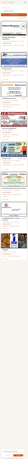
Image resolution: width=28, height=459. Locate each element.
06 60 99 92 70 (7, 102)
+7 (13, 437)
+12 (13, 136)
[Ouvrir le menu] (25, 2)
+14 (13, 317)
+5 (2, 76)
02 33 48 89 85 (7, 132)
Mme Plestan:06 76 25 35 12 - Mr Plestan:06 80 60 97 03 (12, 312)
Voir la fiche (5, 49)
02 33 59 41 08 (7, 433)
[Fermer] (22, 451)
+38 (3, 47)
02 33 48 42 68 (7, 254)
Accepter (18, 455)
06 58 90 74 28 (7, 43)
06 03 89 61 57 (7, 373)
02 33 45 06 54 (7, 192)
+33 (21, 256)
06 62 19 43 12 (7, 403)
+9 (2, 166)
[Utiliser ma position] (25, 7)
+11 (9, 347)
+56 (8, 228)
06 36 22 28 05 (7, 224)
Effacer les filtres (22, 18)
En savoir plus (18, 452)
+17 (18, 286)
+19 (13, 106)
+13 (3, 407)
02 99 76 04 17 (7, 73)
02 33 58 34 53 (7, 162)
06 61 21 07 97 (7, 343)
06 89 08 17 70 (7, 282)
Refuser (7, 455)
